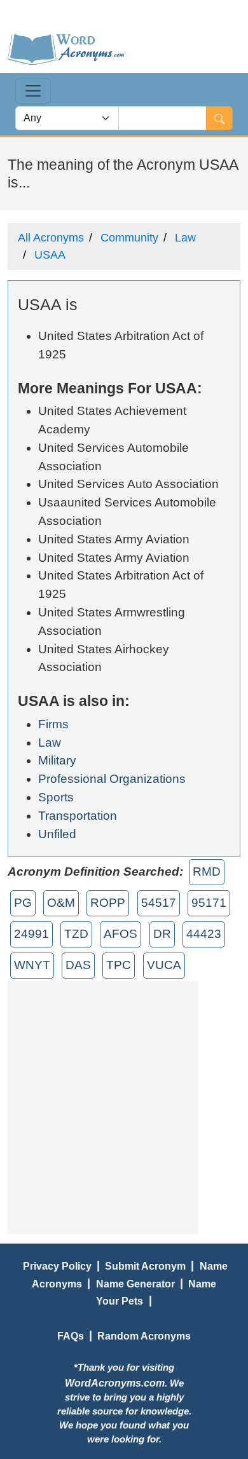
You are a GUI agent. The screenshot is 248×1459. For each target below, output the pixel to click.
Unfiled (57, 834)
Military (57, 760)
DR (162, 933)
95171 (208, 902)
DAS (78, 965)
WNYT (32, 965)
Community (129, 237)
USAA (49, 254)
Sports (56, 797)
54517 (158, 902)
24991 (31, 933)
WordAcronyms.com (115, 1382)
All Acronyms (51, 237)
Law (185, 237)
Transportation (77, 815)
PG (23, 902)
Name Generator (135, 1283)
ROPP (107, 902)
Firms (53, 724)
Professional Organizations (112, 778)
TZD (76, 933)
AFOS (120, 933)
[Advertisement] (124, 1105)
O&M (61, 902)
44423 (203, 933)
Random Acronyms (144, 1335)
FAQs (70, 1335)
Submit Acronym (145, 1266)
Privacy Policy (57, 1266)
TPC (118, 965)
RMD (207, 871)
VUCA (164, 965)
